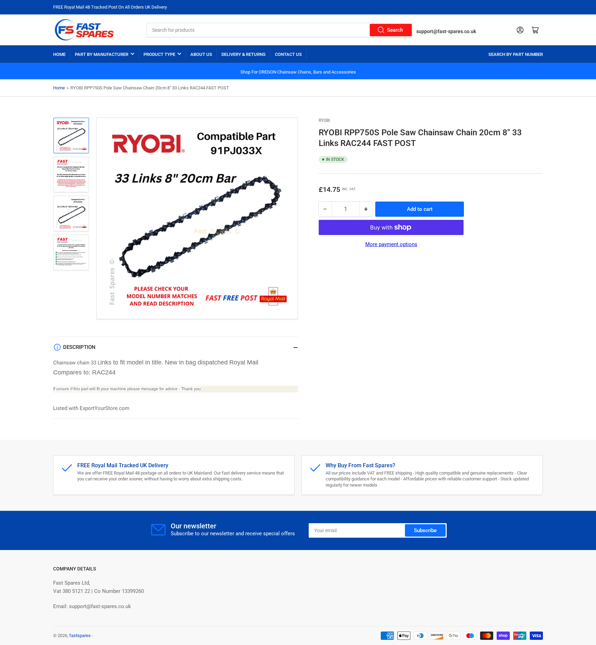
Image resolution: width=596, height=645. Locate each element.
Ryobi (324, 120)
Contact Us (288, 54)
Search (395, 30)
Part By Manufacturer (101, 54)
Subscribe (425, 530)
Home (59, 54)
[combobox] (280, 30)
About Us (201, 54)
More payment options (391, 244)
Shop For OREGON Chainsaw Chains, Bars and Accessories (298, 72)
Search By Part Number (515, 54)
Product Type (159, 54)
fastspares (80, 635)
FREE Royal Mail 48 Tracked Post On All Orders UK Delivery (110, 7)
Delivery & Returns (243, 54)
